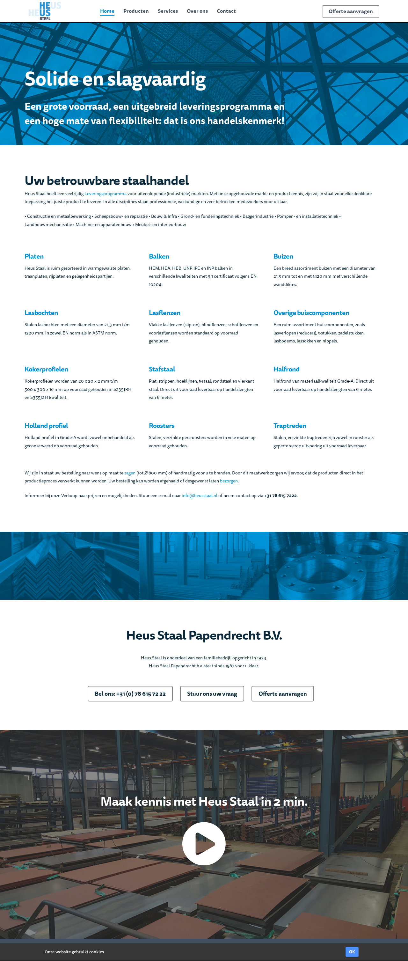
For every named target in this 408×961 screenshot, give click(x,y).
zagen (129, 472)
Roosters (161, 425)
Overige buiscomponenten (311, 312)
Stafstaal (162, 369)
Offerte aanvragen (283, 693)
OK (352, 952)
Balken (159, 256)
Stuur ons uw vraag (212, 693)
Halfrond (286, 369)
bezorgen (229, 480)
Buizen (283, 256)
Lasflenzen (164, 312)
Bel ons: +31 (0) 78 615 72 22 (130, 693)
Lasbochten (41, 312)
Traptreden (289, 425)
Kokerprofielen (46, 369)
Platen (34, 256)
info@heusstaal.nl (199, 495)
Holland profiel (46, 425)
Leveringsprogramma (105, 193)
